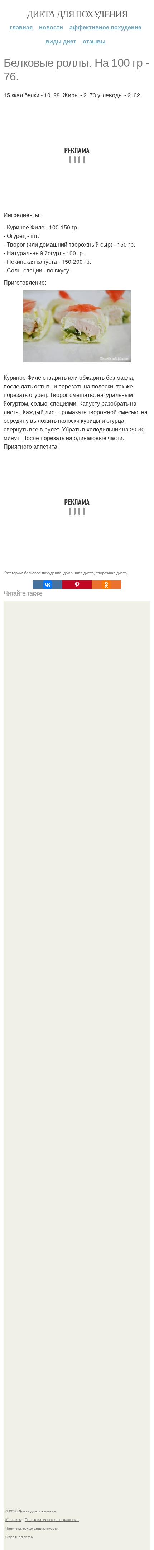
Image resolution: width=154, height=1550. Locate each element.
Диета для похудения (77, 14)
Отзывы (94, 41)
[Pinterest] (77, 584)
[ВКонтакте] (47, 584)
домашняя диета (78, 572)
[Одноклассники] (106, 584)
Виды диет (61, 41)
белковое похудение (42, 572)
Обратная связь (19, 1536)
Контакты (13, 1519)
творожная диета (111, 572)
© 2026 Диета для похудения (30, 1510)
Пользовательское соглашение (52, 1519)
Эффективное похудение (105, 27)
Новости (51, 27)
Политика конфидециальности (31, 1528)
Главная (21, 27)
